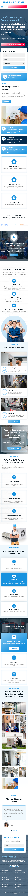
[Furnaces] (4, 415)
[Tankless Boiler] (4, 392)
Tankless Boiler (12, 390)
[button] (2, 7)
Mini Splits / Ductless (14, 368)
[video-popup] (14, 237)
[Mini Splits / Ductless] (4, 370)
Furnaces (11, 413)
